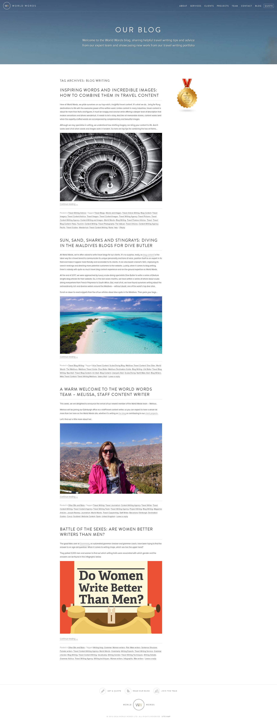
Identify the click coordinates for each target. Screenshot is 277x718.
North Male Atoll (143, 373)
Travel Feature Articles (136, 220)
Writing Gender (114, 655)
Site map (166, 717)
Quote (269, 6)
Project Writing (136, 509)
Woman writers (116, 658)
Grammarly (84, 543)
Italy (116, 227)
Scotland (76, 516)
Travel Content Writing (98, 227)
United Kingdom (108, 516)
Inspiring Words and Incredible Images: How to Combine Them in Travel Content (109, 92)
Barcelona (133, 513)
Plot (127, 647)
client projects (151, 413)
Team (235, 6)
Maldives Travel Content (136, 365)
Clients (209, 6)
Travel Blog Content (83, 373)
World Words (20, 5)
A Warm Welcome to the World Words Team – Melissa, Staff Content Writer (106, 391)
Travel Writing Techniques (132, 655)
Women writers (119, 647)
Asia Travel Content (100, 365)
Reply (122, 227)
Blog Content (146, 213)
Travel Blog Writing (76, 365)
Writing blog (98, 647)
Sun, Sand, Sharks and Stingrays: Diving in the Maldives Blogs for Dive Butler (109, 242)
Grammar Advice (67, 658)
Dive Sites (151, 365)
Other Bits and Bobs (76, 505)
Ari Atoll (95, 373)
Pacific (62, 227)
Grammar (108, 647)
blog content (148, 255)
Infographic (128, 658)
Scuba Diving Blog (117, 365)
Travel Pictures (144, 216)
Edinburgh (143, 513)
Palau (74, 224)
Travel (149, 220)
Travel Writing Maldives (87, 376)
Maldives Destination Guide (119, 369)
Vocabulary (102, 655)
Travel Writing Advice (77, 213)
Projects (223, 6)
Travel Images (93, 216)
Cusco (69, 516)
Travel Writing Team (101, 509)
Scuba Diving (130, 373)
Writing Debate (150, 655)
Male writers (135, 647)
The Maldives (72, 369)
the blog (122, 413)
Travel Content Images (109, 216)
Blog (258, 6)
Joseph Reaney (73, 513)
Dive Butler (102, 369)
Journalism (85, 513)
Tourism (80, 224)
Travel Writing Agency (128, 216)
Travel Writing (99, 505)
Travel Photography (106, 224)
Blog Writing (121, 220)
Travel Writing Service (144, 651)
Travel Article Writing (131, 213)
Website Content (88, 516)
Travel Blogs (99, 213)
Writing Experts (127, 651)
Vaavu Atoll (102, 376)
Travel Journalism (112, 505)
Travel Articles (132, 224)
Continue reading (69, 204)
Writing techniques (101, 658)
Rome (111, 227)
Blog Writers (156, 373)
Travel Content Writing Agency (85, 651)
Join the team (169, 691)
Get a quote (114, 691)
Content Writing (91, 224)
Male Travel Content (68, 376)
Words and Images (113, 213)
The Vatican (120, 224)
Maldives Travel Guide (88, 369)
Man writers (138, 658)
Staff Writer (124, 513)
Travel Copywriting (111, 513)
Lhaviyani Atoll (118, 373)
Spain (98, 516)
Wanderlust (83, 227)
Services (195, 6)
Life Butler (147, 369)
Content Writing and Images (91, 220)
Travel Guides (72, 227)
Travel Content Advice (76, 216)
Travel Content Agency (83, 509)
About (183, 6)
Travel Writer (146, 505)
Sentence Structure (149, 647)
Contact (246, 6)
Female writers (66, 651)
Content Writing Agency (148, 224)
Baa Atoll (70, 373)
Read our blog (141, 691)
